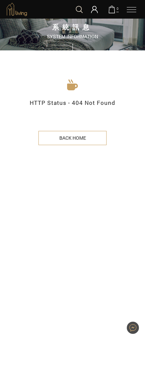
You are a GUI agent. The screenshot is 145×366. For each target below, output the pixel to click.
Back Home (72, 138)
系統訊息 (17, 9)
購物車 (117, 8)
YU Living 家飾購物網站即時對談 (133, 328)
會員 (94, 9)
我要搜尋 (79, 9)
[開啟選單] (131, 9)
